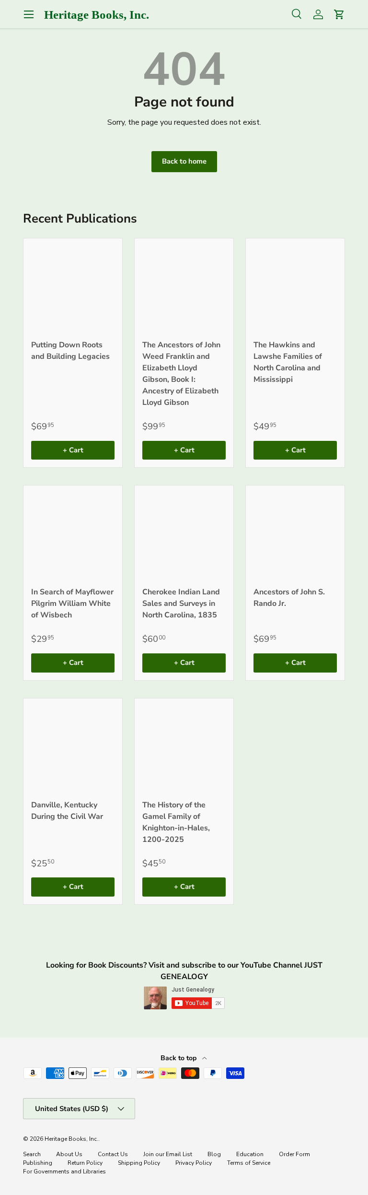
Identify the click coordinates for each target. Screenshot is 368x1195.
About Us (69, 1154)
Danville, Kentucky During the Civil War (67, 811)
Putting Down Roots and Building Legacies (70, 351)
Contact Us (113, 1154)
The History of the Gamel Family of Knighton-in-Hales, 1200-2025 (176, 822)
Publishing (37, 1163)
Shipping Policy (139, 1163)
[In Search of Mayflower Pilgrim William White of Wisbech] (73, 535)
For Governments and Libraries (64, 1171)
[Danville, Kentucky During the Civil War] (73, 748)
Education (250, 1154)
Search (32, 1154)
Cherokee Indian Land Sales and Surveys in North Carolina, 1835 (181, 603)
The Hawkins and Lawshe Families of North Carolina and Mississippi (287, 362)
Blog (214, 1154)
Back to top (179, 1058)
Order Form (294, 1154)
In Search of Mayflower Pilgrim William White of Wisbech (72, 603)
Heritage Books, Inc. (71, 1139)
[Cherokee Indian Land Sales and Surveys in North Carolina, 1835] (184, 535)
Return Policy (85, 1163)
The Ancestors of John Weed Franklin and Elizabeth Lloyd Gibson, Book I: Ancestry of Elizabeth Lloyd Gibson (181, 374)
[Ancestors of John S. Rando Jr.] (295, 535)
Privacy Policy (193, 1163)
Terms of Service (248, 1163)
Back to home (184, 161)
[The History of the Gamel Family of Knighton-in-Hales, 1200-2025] (184, 748)
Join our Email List (167, 1154)
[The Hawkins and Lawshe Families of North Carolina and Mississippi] (295, 288)
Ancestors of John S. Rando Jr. (289, 598)
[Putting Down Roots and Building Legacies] (73, 288)
